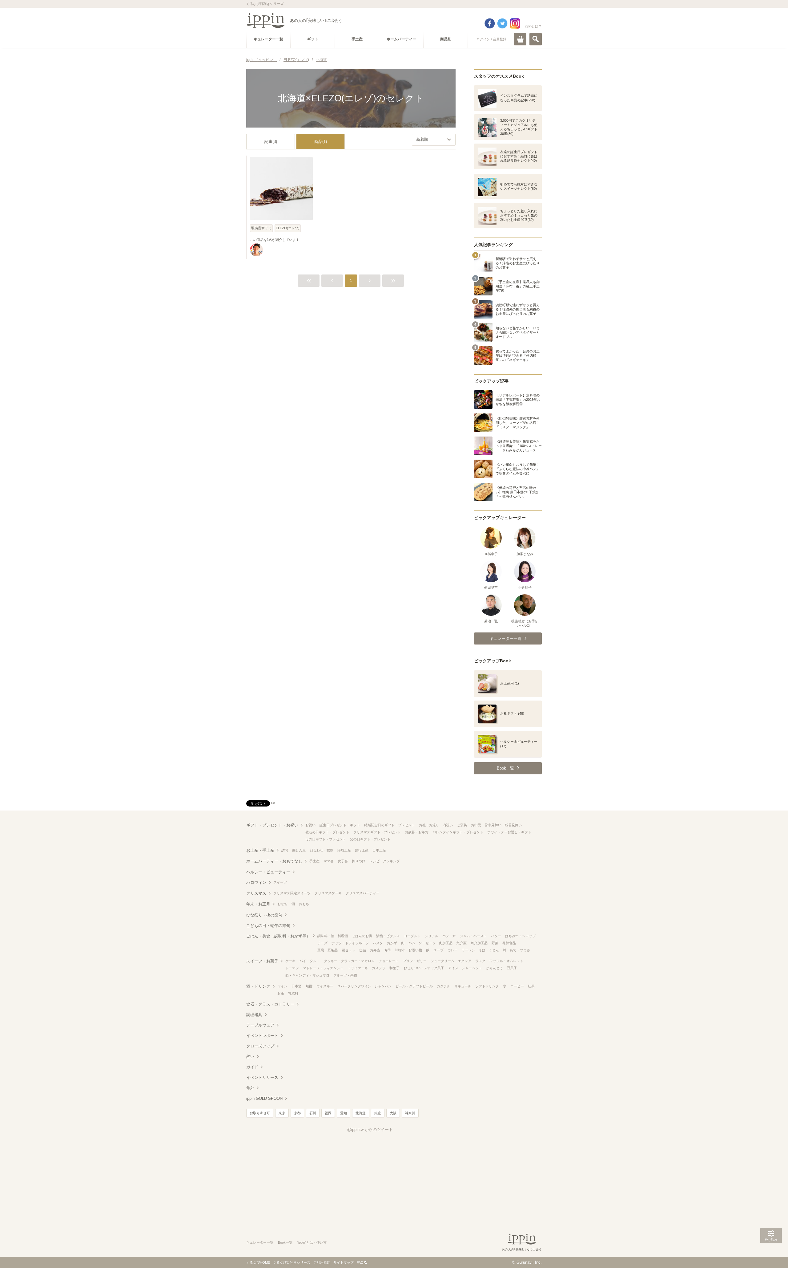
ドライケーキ (358, 968)
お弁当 (375, 950)
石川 (312, 1113)
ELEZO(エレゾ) (288, 228)
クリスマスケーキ (328, 893)
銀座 (377, 1113)
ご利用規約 (321, 1262)
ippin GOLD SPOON (264, 1098)
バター (496, 936)
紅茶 (531, 986)
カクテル (443, 986)
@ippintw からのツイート (370, 1129)
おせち (282, 904)
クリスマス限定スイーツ (292, 893)
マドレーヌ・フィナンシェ (323, 968)
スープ (438, 950)
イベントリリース (262, 1077)
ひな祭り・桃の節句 (264, 915)
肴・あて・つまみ (516, 950)
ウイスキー (324, 986)
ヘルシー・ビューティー (268, 872)
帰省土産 (344, 850)
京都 (297, 1113)
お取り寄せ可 (260, 1113)
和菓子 (394, 968)
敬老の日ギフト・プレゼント (327, 832)
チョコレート (389, 961)
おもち (304, 904)
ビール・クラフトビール (414, 986)
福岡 (328, 1113)
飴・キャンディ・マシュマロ (307, 975)
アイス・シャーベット (465, 968)
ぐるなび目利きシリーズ (291, 1262)
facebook (489, 23)
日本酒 (296, 986)
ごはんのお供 (362, 936)
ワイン (282, 986)
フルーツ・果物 (345, 975)
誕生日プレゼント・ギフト (340, 825)
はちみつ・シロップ (520, 936)
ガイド (252, 1067)
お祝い (310, 825)
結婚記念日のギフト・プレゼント (389, 825)
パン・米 (449, 936)
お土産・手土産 (260, 850)
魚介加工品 (479, 943)
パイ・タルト (310, 961)
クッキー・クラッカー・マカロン (349, 961)
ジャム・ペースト (473, 936)
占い (250, 1056)
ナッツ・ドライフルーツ (350, 943)
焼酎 (309, 986)
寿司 (387, 950)
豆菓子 (512, 968)
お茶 (280, 993)
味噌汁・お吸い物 (408, 950)
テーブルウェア (260, 1025)
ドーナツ (292, 968)
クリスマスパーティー (363, 893)
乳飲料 (293, 993)
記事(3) (270, 141)
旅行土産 (361, 850)
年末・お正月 (258, 904)
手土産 (314, 861)
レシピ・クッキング (384, 861)
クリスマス (256, 893)
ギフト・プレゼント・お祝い (272, 825)
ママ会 (329, 861)
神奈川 (410, 1113)
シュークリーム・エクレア (451, 961)
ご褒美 (462, 825)
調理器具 (254, 1014)
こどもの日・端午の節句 (268, 925)
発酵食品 (509, 943)
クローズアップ (260, 1046)
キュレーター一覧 (259, 1242)
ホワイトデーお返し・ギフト (509, 832)
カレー (453, 950)
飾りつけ (358, 861)
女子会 (343, 861)
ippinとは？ (533, 26)
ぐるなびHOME (258, 1262)
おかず (392, 943)
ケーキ (290, 961)
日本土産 (379, 850)
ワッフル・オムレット (506, 961)
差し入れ (299, 850)
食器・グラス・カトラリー (270, 1004)
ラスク (480, 961)
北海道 (361, 1113)
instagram (515, 23)
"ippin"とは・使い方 (312, 1242)
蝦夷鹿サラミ (261, 228)
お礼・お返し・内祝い (436, 825)
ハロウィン (256, 882)
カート (520, 39)
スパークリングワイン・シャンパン (364, 986)
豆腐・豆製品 (327, 950)
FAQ (360, 1262)
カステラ (378, 968)
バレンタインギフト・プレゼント (457, 832)
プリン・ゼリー (415, 961)
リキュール (462, 986)
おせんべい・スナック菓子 (424, 968)
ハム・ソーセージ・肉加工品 (430, 943)
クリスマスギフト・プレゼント (377, 832)
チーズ (322, 943)
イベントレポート (262, 1035)
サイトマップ (343, 1262)
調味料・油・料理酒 (332, 936)
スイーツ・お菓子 (262, 961)
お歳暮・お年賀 (416, 832)
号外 (250, 1088)
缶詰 (362, 950)
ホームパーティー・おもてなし (274, 861)
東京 (282, 1113)
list (273, 803)
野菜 (495, 943)
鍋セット (348, 950)
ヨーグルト (412, 936)
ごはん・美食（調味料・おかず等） (278, 936)
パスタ (378, 943)
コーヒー (517, 986)
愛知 (343, 1113)
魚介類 (461, 943)
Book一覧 (285, 1242)
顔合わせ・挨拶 (321, 850)
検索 (535, 39)
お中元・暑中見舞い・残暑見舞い (496, 825)
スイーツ (280, 882)
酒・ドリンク (258, 986)
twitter (502, 23)
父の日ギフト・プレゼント (370, 839)
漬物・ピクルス (388, 936)
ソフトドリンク (487, 986)
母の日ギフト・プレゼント (325, 839)
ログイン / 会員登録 (491, 39)
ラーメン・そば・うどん (480, 950)
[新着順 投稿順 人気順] (434, 139)
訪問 (284, 850)
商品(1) (320, 141)
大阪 (393, 1113)
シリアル (431, 936)
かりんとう (494, 968)
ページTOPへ (771, 1254)
